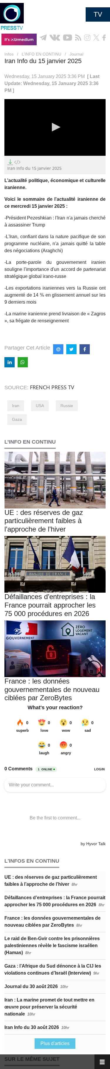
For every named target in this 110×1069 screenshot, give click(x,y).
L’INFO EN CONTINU (41, 54)
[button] (55, 127)
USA (40, 405)
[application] (55, 127)
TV (98, 14)
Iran (15, 405)
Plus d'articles (55, 1043)
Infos (8, 54)
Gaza (17, 419)
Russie (66, 405)
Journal (76, 54)
